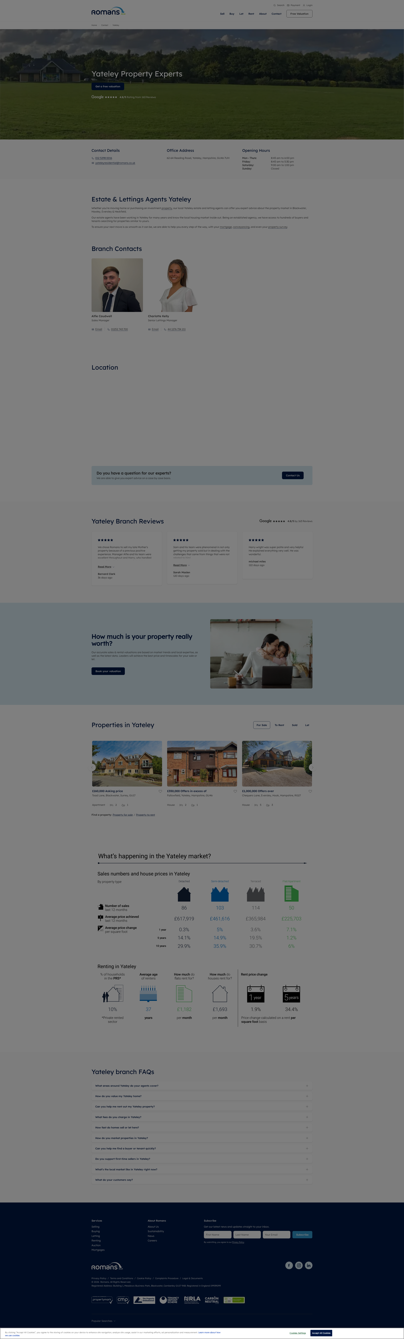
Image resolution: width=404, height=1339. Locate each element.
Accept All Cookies (321, 1333)
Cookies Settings (298, 1333)
